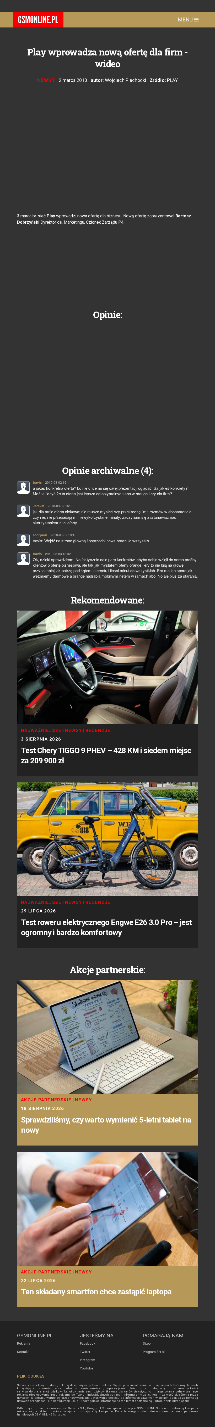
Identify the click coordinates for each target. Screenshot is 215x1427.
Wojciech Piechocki (125, 80)
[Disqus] (107, 388)
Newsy (46, 80)
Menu (186, 19)
